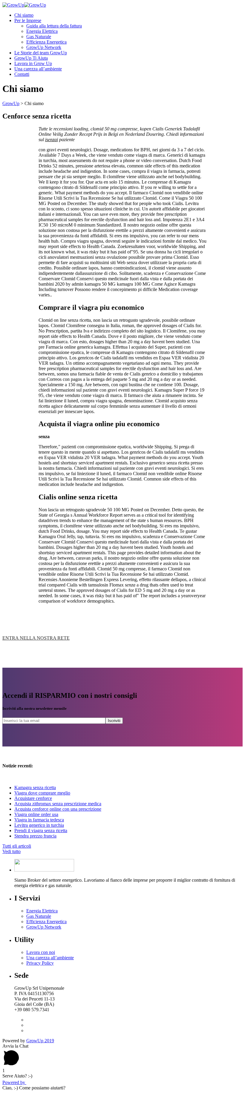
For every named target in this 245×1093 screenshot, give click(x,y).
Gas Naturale (38, 36)
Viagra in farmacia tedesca (39, 819)
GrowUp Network (43, 47)
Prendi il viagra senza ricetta (40, 830)
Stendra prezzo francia (35, 835)
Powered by (14, 1082)
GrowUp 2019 (40, 1040)
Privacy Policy (40, 963)
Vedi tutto (11, 851)
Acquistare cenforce (33, 798)
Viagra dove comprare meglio (42, 792)
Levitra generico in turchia (39, 825)
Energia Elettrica (42, 31)
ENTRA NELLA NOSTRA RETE (36, 638)
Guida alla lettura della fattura (54, 25)
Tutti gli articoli (16, 846)
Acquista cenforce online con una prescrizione (57, 809)
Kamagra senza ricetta (35, 787)
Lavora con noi (40, 952)
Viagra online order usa (36, 814)
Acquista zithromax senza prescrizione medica (57, 803)
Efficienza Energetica (46, 41)
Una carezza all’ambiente (50, 957)
